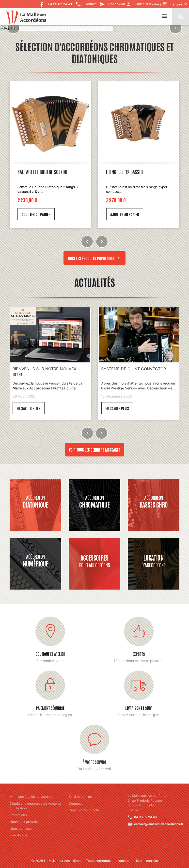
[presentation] (87, 241)
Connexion (77, 803)
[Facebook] (42, 2)
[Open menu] (164, 16)
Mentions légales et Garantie (31, 797)
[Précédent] (13, 28)
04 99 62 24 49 (145, 817)
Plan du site (18, 835)
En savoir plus (28, 408)
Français (176, 4)
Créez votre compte (84, 810)
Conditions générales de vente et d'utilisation (35, 805)
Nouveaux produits (24, 822)
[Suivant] (175, 28)
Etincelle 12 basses (36, 171)
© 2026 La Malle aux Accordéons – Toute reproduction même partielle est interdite (94, 861)
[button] (87, 433)
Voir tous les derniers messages (94, 449)
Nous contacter (21, 828)
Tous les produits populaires (94, 258)
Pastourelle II (120, 171)
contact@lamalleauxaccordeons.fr (158, 824)
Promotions (18, 815)
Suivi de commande (83, 797)
